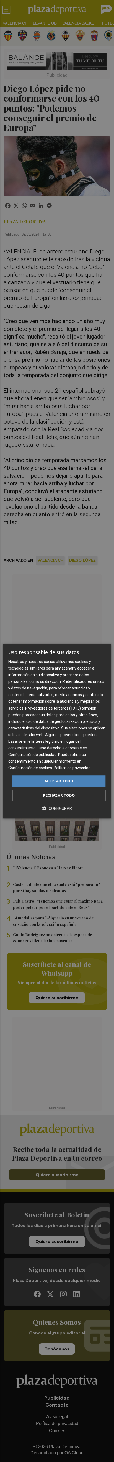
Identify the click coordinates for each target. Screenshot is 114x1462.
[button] (57, 808)
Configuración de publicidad (32, 754)
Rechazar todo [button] (59, 795)
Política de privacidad (72, 768)
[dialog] (57, 731)
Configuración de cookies (30, 768)
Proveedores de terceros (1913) (53, 708)
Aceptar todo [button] (59, 781)
